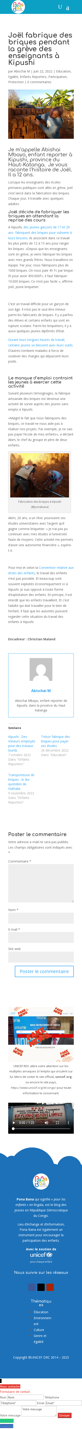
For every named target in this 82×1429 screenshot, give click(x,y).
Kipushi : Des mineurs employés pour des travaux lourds (21, 743)
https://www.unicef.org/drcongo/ (33, 1088)
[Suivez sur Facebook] (32, 1287)
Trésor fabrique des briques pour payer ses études (55, 741)
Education (63, 71)
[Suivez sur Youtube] (50, 1287)
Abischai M (22, 71)
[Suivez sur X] (41, 1287)
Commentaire (19, 861)
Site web (14, 949)
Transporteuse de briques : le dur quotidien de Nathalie (21, 782)
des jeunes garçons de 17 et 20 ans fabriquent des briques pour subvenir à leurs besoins (40, 232)
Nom (13, 910)
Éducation (41, 1312)
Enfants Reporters (33, 77)
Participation (57, 77)
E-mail (14, 929)
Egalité (13, 77)
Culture (39, 1330)
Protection (16, 82)
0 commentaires (39, 82)
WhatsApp (7, 1421)
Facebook (6, 1426)
